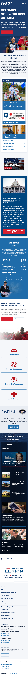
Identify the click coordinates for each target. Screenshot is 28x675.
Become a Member (6, 32)
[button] (23, 3)
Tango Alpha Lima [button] (8, 143)
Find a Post (18, 319)
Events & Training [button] (8, 149)
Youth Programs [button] (8, 146)
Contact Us (6, 635)
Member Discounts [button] (8, 140)
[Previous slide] (6, 279)
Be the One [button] (6, 80)
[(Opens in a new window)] (14, 412)
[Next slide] (21, 279)
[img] (14, 96)
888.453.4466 (6, 633)
